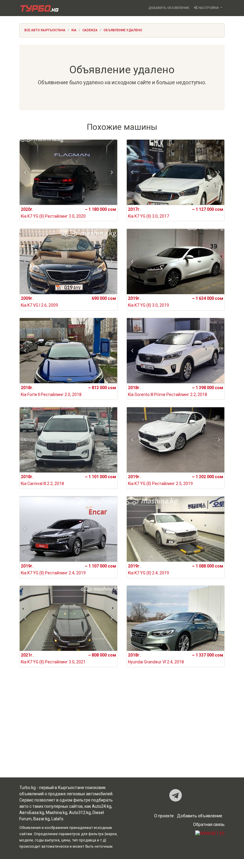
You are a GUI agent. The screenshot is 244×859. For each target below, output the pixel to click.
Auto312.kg (80, 812)
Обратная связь (209, 824)
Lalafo (57, 818)
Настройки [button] (209, 8)
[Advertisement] (122, 730)
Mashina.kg (56, 812)
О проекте (164, 815)
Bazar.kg (41, 818)
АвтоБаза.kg (31, 812)
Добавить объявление (168, 8)
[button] (25, 172)
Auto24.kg (101, 806)
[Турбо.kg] (39, 8)
